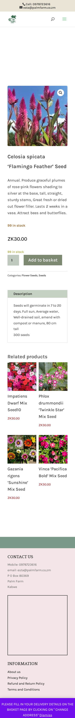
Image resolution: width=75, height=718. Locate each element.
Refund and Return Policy (26, 683)
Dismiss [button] (45, 715)
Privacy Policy (18, 678)
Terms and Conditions (24, 689)
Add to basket (43, 260)
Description (22, 294)
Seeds (42, 275)
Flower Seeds (30, 275)
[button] (60, 92)
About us (14, 672)
